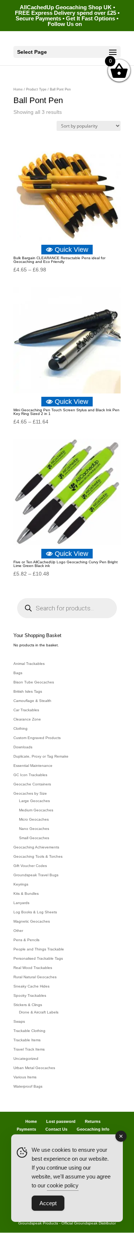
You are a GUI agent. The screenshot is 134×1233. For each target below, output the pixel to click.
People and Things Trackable (38, 949)
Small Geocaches (34, 838)
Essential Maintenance (32, 766)
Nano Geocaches (34, 829)
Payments (26, 1129)
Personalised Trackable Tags (38, 958)
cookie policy (63, 1185)
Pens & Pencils (26, 940)
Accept (48, 1203)
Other (18, 931)
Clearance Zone (27, 719)
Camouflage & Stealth (32, 701)
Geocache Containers (32, 784)
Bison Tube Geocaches (33, 682)
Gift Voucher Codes (30, 866)
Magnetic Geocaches (31, 921)
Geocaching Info (93, 1129)
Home (18, 89)
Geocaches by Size (30, 793)
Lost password (61, 1121)
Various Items (24, 1077)
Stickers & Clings (27, 1005)
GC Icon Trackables (30, 775)
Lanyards (21, 903)
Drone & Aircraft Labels (38, 1012)
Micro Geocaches (34, 819)
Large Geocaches (34, 801)
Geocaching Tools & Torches (38, 856)
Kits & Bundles (26, 893)
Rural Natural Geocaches (35, 977)
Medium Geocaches (36, 810)
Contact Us (56, 1129)
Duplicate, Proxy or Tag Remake (40, 756)
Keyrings (20, 884)
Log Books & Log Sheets (35, 912)
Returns (92, 1121)
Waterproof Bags (27, 1086)
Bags (17, 673)
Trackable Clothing (29, 1031)
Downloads (22, 747)
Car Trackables (26, 710)
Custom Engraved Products (37, 738)
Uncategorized (25, 1058)
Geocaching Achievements (36, 847)
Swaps (19, 1021)
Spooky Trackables (29, 995)
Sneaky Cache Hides (31, 986)
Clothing (20, 728)
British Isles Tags (27, 691)
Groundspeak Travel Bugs (35, 875)
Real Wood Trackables (32, 968)
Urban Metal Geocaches (34, 1068)
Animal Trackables (29, 664)
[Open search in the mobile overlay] (67, 608)
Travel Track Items (29, 1049)
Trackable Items (27, 1040)
